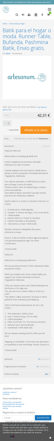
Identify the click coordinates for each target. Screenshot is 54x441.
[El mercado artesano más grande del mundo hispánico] (6, 9)
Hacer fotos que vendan (12, 406)
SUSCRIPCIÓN (43, 417)
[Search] (17, 15)
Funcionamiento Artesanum (13, 404)
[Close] (50, 437)
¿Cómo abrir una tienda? (12, 402)
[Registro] (29, 15)
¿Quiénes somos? (10, 392)
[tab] (27, 138)
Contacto (6, 394)
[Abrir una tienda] (36, 15)
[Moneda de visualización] (42, 15)
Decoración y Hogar (17, 24)
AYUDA (5, 408)
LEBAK (8, 53)
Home (5, 24)
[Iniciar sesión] (23, 15)
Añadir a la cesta (36, 130)
